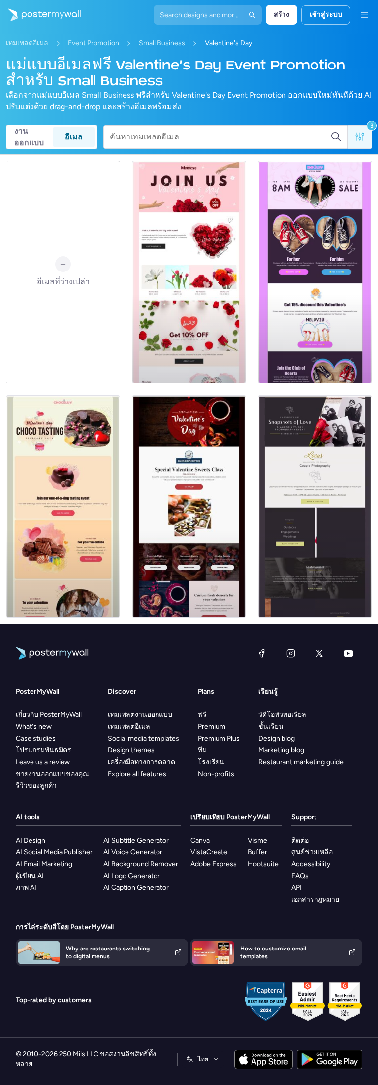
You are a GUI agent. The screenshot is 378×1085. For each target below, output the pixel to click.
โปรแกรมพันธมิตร (43, 750)
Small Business (162, 43)
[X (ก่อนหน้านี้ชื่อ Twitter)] (319, 653)
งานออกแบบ (29, 137)
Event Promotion (93, 43)
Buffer (257, 852)
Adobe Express (213, 864)
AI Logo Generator (131, 876)
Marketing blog (281, 750)
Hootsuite (263, 864)
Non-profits (216, 774)
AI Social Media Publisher (54, 852)
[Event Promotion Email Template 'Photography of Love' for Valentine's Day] (315, 506)
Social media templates (143, 738)
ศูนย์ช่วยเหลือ (312, 852)
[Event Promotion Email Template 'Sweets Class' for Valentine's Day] (189, 506)
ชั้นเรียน (271, 726)
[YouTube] (348, 653)
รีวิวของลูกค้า (36, 785)
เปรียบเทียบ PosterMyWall (230, 817)
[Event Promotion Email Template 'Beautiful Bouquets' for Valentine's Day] (189, 272)
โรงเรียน (211, 762)
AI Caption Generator (136, 887)
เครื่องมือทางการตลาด (141, 762)
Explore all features (137, 774)
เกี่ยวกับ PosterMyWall (49, 715)
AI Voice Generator (132, 852)
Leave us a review (43, 762)
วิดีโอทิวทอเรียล (282, 715)
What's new (34, 726)
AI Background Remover (140, 864)
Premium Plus (219, 738)
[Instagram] (291, 653)
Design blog (276, 738)
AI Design (30, 840)
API (296, 887)
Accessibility (310, 864)
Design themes (131, 750)
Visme (257, 840)
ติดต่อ (300, 840)
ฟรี (202, 715)
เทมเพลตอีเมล (27, 43)
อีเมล (74, 136)
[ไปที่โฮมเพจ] (40, 15)
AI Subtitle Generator (136, 840)
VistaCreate (208, 852)
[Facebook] (262, 653)
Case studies (36, 738)
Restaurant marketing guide (301, 762)
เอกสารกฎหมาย (315, 899)
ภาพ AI (26, 887)
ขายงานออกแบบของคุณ (52, 774)
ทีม (202, 750)
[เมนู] (364, 15)
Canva (200, 840)
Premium (211, 726)
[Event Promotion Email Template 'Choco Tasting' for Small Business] (63, 506)
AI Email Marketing (44, 864)
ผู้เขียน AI (30, 876)
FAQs (300, 876)
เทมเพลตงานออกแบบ (140, 715)
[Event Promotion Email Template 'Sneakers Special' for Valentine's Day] (315, 272)
